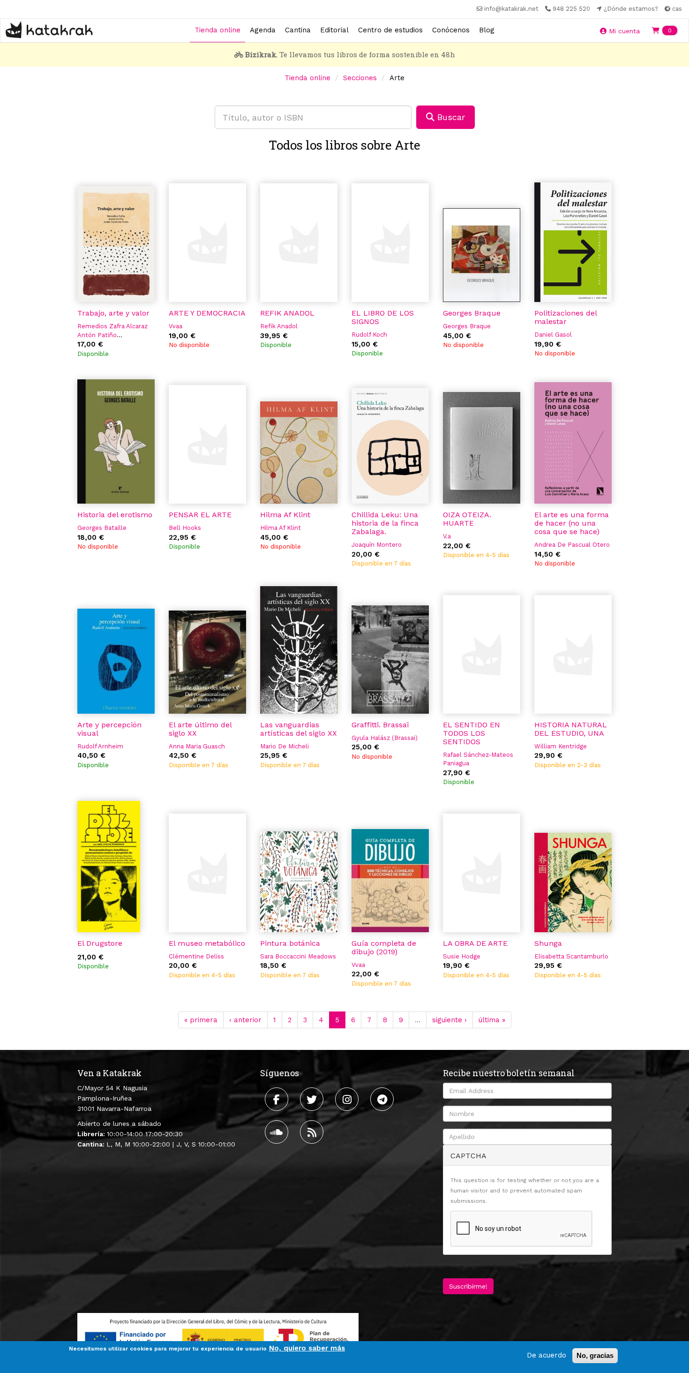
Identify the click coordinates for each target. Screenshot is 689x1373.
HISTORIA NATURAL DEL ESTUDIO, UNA (570, 729)
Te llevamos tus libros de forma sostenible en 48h (350, 54)
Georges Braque (472, 313)
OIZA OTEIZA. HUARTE (467, 519)
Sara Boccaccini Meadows (298, 956)
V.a (447, 536)
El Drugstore (99, 943)
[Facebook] (278, 1099)
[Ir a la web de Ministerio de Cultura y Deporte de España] (218, 1337)
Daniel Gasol (553, 334)
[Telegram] (383, 1099)
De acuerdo (546, 1355)
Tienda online (217, 30)
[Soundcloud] (278, 1132)
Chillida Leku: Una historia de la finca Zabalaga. (385, 523)
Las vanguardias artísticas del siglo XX (298, 729)
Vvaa (175, 326)
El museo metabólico (207, 943)
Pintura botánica (290, 943)
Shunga (548, 943)
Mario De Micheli (284, 746)
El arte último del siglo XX (200, 729)
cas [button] (676, 8)
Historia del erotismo (114, 514)
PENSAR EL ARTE (200, 514)
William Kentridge (560, 746)
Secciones (360, 78)
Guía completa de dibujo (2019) (384, 947)
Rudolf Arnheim (100, 746)
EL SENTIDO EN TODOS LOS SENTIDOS (471, 733)
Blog (486, 30)
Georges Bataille (102, 527)
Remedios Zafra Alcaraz (112, 326)
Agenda (263, 30)
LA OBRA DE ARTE (475, 943)
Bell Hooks (185, 527)
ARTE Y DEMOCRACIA (207, 313)
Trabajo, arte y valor (113, 313)
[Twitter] (313, 1099)
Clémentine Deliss (196, 956)
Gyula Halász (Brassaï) (385, 737)
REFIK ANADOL (287, 313)
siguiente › (449, 1020)
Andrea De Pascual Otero (572, 544)
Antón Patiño (97, 335)
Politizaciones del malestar (565, 317)
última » (492, 1020)
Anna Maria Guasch (197, 746)
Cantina (298, 30)
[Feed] (313, 1132)
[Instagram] (348, 1099)
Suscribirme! (468, 1286)
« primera (200, 1020)
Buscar (449, 117)
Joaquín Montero (377, 544)
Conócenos (451, 30)
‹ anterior (245, 1020)
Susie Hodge (461, 956)
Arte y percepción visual (109, 729)
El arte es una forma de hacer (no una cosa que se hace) (571, 523)
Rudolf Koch (369, 334)
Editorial (334, 30)
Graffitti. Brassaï (380, 724)
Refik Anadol (279, 326)
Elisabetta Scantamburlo (571, 956)
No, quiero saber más (307, 1348)
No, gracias (595, 1355)
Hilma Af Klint (285, 514)
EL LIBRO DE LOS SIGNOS (383, 317)
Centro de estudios (390, 30)
